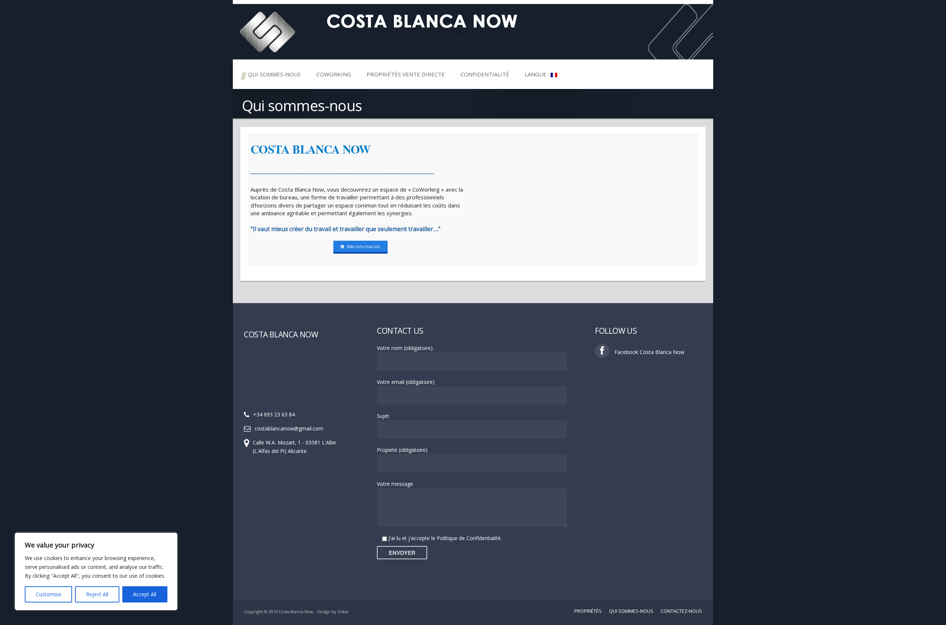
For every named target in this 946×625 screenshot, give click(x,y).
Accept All (144, 594)
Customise (48, 594)
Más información (363, 246)
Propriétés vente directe (406, 74)
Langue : (538, 74)
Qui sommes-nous (274, 74)
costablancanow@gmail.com (289, 428)
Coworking (333, 74)
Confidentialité (484, 74)
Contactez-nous (681, 611)
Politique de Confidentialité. (469, 538)
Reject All (97, 594)
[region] (96, 571)
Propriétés (588, 611)
